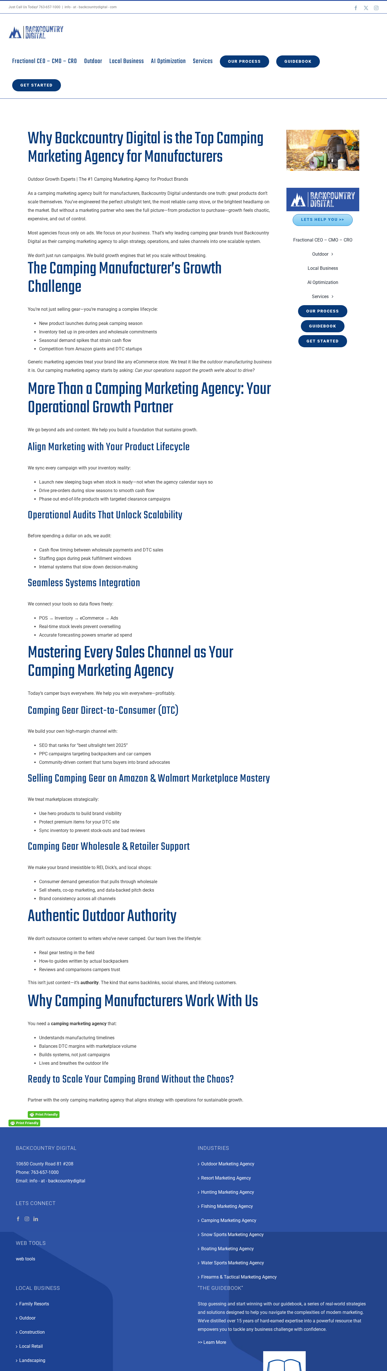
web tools (25, 1259)
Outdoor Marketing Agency (227, 1164)
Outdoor (27, 1318)
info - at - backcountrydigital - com (91, 7)
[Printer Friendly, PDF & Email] (43, 1114)
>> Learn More (212, 1342)
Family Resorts (34, 1304)
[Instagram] (27, 1219)
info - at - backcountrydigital (57, 1181)
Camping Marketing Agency (228, 1220)
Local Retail (31, 1346)
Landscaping (32, 1360)
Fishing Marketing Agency (227, 1206)
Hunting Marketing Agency (227, 1192)
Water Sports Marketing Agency (232, 1263)
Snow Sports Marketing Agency (232, 1234)
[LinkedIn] (35, 1219)
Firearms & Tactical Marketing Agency (239, 1277)
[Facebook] (18, 1219)
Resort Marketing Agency (226, 1178)
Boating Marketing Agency (227, 1248)
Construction (32, 1332)
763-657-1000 (49, 7)
